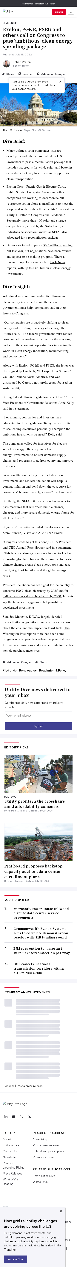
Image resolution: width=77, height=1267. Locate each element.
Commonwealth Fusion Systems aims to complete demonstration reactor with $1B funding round (40, 932)
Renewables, (28, 670)
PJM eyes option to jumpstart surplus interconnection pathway (41, 950)
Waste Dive (40, 1182)
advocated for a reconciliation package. (33, 237)
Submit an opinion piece (48, 1151)
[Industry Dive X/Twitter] (21, 1117)
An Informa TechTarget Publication (38, 3)
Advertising (40, 1139)
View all (9, 1086)
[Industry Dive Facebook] (14, 1117)
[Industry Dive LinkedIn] (6, 1117)
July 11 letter (18, 214)
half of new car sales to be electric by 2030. (32, 596)
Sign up (59, 11)
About (7, 1139)
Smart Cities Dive (44, 1176)
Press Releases (12, 1173)
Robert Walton (22, 61)
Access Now (15, 1259)
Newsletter (10, 1157)
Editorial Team (12, 1145)
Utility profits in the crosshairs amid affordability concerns (34, 803)
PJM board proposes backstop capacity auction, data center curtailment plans (33, 871)
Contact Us (10, 1151)
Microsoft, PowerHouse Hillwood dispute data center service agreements (41, 913)
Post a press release (30, 1086)
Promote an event (44, 1157)
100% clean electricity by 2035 (37, 590)
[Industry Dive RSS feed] (29, 1117)
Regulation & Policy (52, 670)
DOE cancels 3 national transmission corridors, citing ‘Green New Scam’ (38, 968)
